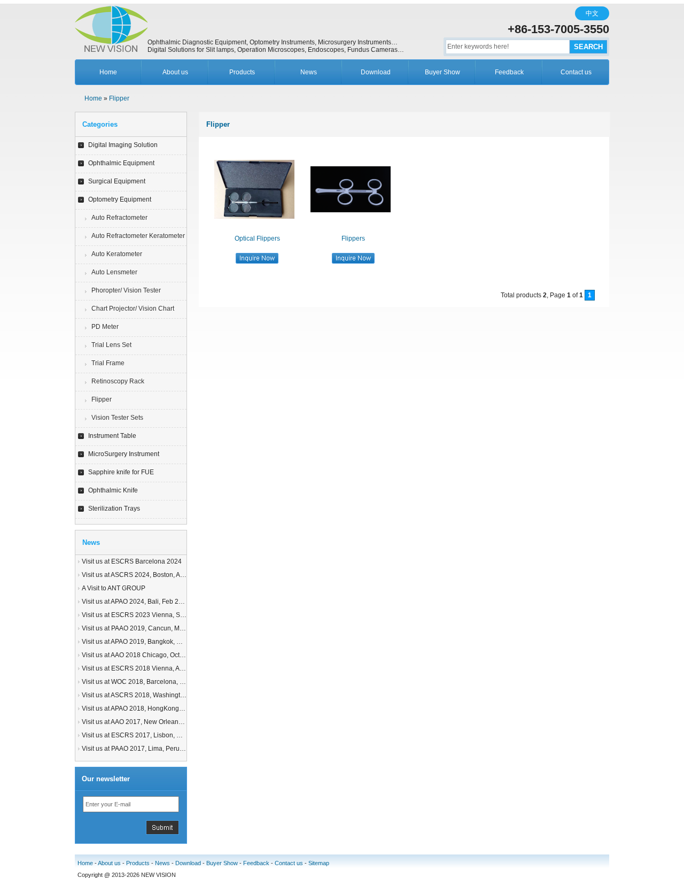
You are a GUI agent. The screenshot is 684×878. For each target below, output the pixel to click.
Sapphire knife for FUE (121, 472)
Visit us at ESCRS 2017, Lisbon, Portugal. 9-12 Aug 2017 (164, 735)
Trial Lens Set (111, 345)
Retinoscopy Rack (117, 381)
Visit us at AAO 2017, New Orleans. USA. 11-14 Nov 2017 (165, 722)
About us (175, 72)
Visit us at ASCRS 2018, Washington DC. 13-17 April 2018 (166, 695)
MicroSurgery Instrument (123, 454)
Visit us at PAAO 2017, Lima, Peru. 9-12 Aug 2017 (154, 748)
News (308, 72)
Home (108, 72)
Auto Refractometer (119, 217)
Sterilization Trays (114, 508)
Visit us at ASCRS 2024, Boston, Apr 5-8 (139, 575)
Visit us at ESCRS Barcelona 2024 (132, 561)
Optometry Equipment (119, 199)
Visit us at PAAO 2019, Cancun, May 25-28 (143, 628)
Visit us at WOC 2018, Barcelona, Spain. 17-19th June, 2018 (169, 682)
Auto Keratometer (116, 254)
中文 (592, 13)
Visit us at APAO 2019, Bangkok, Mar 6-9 (140, 641)
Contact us (576, 72)
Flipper (119, 98)
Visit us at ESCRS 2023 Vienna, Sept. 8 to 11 (147, 615)
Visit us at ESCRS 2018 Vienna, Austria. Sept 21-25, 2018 (165, 668)
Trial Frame (108, 363)
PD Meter (105, 326)
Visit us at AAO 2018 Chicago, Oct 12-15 (140, 655)
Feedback (509, 72)
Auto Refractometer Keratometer (138, 236)
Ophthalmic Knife (113, 490)
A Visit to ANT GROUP (113, 588)
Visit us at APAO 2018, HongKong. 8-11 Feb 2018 (153, 708)
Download (376, 72)
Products (242, 72)
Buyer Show (442, 72)
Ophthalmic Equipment (121, 163)
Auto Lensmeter (114, 272)
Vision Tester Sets (117, 417)
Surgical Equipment (116, 181)
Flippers (353, 238)
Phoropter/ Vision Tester (126, 290)
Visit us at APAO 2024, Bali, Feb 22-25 (137, 601)
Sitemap (318, 863)
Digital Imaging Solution (123, 145)
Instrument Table (112, 436)
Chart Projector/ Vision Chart (132, 308)
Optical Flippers (257, 238)
